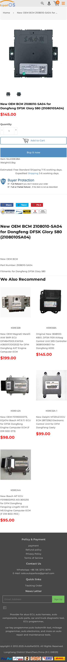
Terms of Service (33, 558)
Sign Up (58, 599)
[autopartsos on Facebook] (5, 608)
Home (6, 12)
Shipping (33, 173)
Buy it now (33, 152)
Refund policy (33, 549)
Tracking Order (33, 585)
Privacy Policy (33, 553)
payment (33, 545)
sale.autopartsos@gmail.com (37, 573)
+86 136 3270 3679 (40, 569)
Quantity (6, 124)
